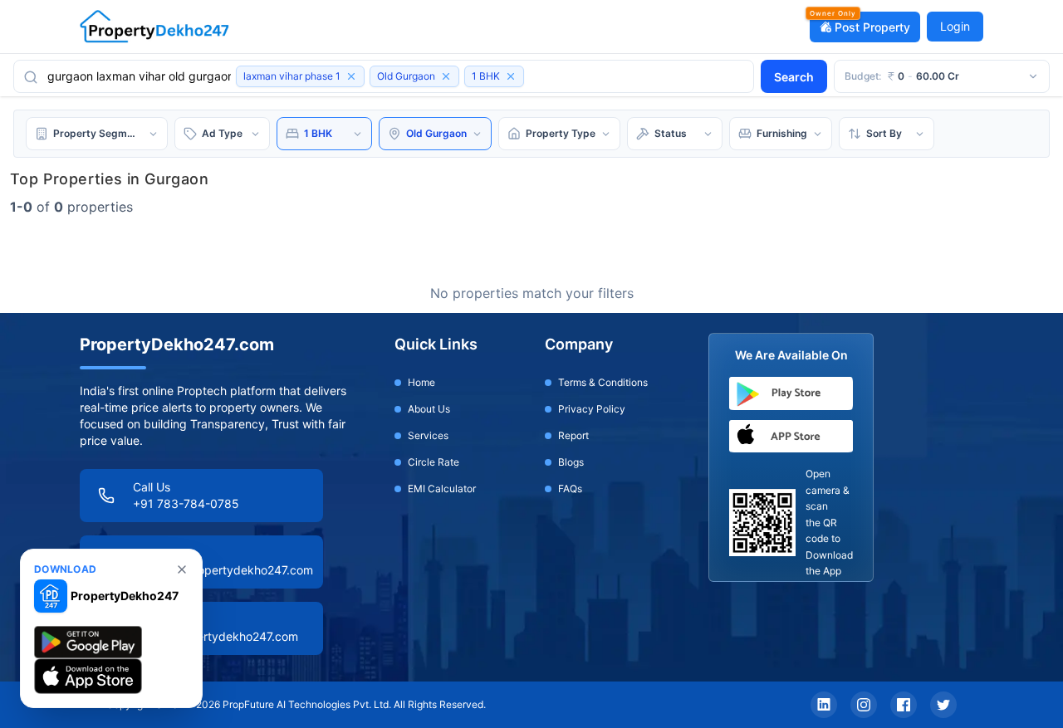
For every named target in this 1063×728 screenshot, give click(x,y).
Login (955, 26)
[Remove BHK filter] (511, 76)
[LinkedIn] (824, 704)
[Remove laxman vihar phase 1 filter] (351, 76)
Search (794, 77)
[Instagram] (863, 704)
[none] (182, 569)
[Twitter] (943, 704)
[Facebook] (903, 704)
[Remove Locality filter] (446, 76)
